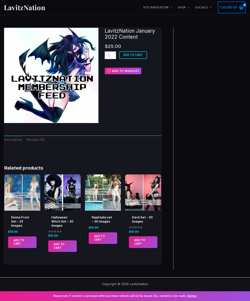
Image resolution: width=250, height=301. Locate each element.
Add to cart (133, 55)
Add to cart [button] (18, 242)
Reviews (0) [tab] (35, 140)
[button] (170, 7)
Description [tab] (13, 140)
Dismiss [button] (192, 295)
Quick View (22, 207)
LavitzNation (24, 7)
